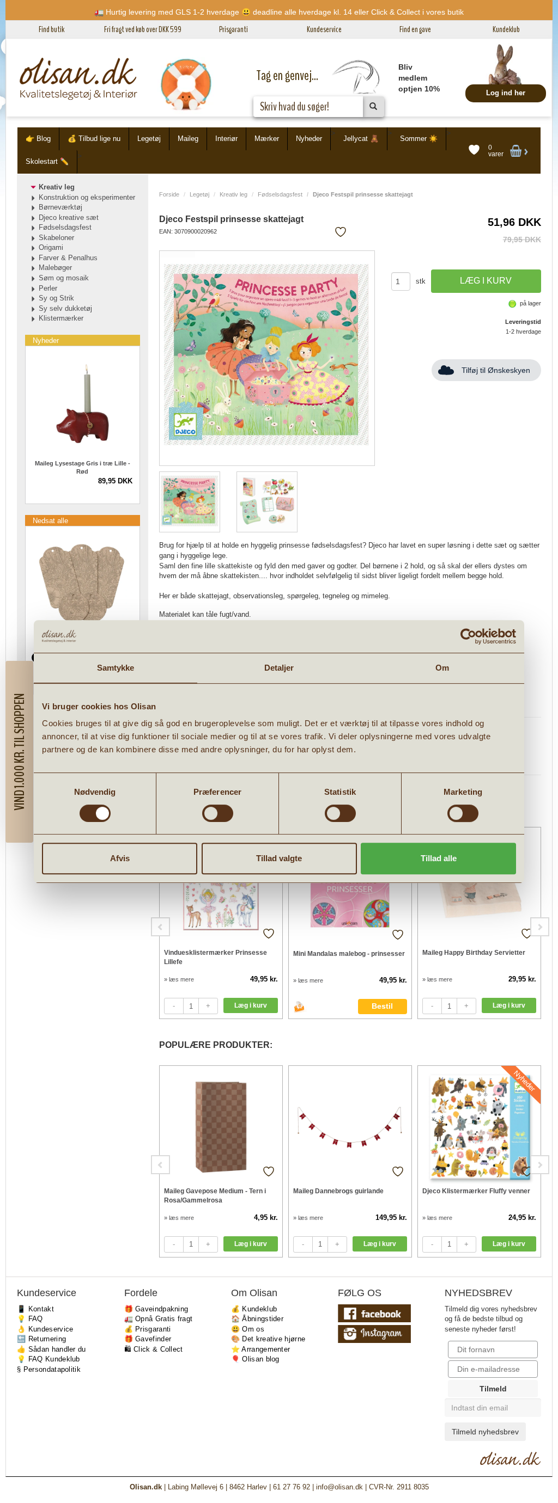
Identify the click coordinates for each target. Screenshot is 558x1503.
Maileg (188, 138)
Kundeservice (324, 29)
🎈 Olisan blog (255, 1359)
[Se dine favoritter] (474, 150)
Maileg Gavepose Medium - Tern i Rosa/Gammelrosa (215, 1195)
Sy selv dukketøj (65, 308)
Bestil (382, 1006)
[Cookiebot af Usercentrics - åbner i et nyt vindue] (468, 636)
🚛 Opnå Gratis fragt (158, 1319)
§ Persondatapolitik (49, 1369)
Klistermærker (61, 318)
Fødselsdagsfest (280, 194)
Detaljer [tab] (279, 667)
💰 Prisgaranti (147, 1329)
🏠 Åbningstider (257, 1319)
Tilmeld (493, 1388)
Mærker (266, 138)
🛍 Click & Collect (153, 1349)
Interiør (226, 138)
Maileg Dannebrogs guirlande (338, 1191)
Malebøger (55, 267)
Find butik (51, 29)
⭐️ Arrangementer (260, 1349)
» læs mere (179, 979)
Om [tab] (442, 667)
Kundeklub (506, 29)
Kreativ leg (233, 194)
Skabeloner (56, 238)
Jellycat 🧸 (361, 138)
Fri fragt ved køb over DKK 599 (142, 29)
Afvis (120, 858)
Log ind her (505, 93)
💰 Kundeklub (254, 1309)
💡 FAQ (30, 1319)
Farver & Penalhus (68, 258)
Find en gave (415, 29)
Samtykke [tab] (116, 667)
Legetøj (149, 138)
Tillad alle (439, 858)
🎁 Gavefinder (148, 1339)
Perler (48, 288)
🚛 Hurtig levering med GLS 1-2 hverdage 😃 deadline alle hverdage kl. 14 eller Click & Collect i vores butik (279, 12)
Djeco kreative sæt (69, 217)
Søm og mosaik (64, 278)
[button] (19, 752)
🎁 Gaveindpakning (156, 1309)
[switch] (217, 813)
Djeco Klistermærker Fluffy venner (476, 1191)
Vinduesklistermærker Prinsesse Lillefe (215, 957)
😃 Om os (247, 1329)
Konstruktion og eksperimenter (87, 197)
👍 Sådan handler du (51, 1349)
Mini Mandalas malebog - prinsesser (349, 954)
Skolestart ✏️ (47, 161)
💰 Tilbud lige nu (94, 138)
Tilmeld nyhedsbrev (485, 1431)
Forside (169, 194)
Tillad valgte (279, 858)
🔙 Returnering (41, 1339)
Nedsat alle (50, 521)
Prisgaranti (233, 29)
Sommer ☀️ (419, 138)
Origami (51, 247)
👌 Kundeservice (45, 1329)
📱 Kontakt (35, 1309)
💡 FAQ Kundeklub (48, 1359)
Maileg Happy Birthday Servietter (473, 952)
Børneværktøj (60, 207)
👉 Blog (38, 138)
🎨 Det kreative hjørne (268, 1339)
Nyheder (309, 138)
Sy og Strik (56, 298)
